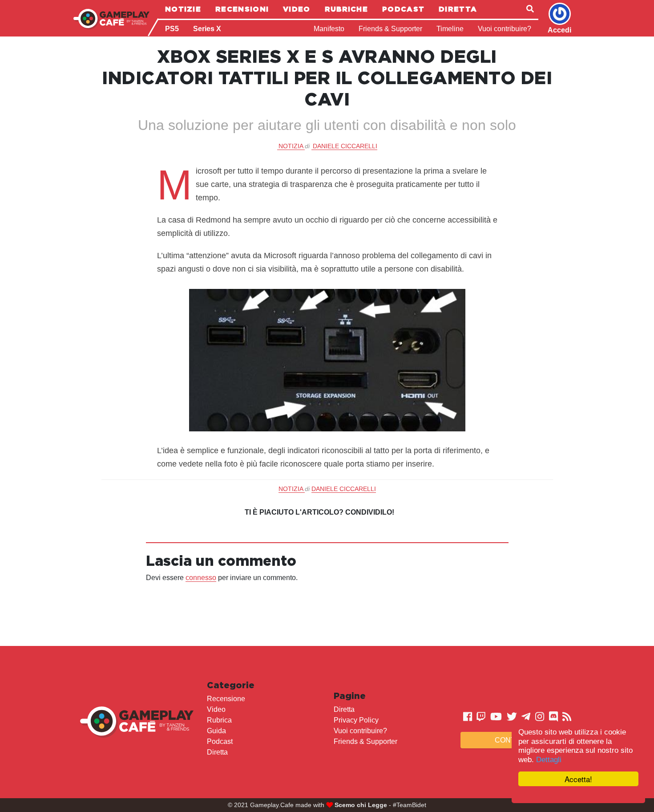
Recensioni (242, 9)
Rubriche (346, 9)
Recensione (226, 698)
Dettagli (548, 759)
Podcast (403, 9)
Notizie (183, 9)
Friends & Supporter (390, 28)
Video (297, 9)
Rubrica (219, 720)
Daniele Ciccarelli (345, 146)
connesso (201, 577)
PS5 (172, 28)
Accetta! (578, 778)
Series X (207, 28)
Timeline (450, 28)
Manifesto (329, 28)
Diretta (458, 9)
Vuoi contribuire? (504, 28)
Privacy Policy (356, 720)
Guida (216, 731)
